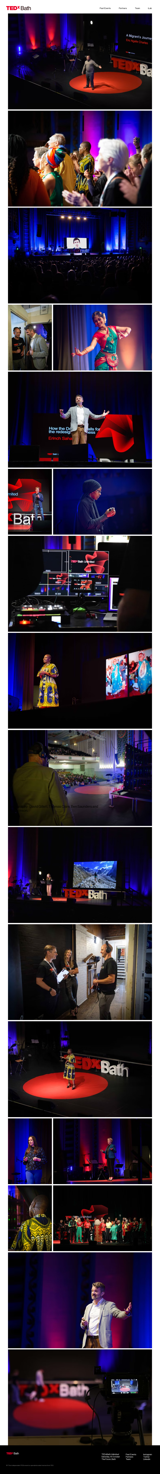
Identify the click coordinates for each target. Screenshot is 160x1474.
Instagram (147, 1454)
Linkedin (146, 1459)
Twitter (146, 1457)
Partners (129, 1457)
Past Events (131, 1454)
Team (128, 1459)
